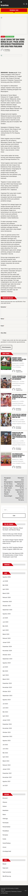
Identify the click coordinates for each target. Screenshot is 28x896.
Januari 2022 (6, 769)
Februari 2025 (7, 638)
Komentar (4, 307)
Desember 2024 (7, 646)
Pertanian (5, 835)
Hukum (5, 806)
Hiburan (5, 802)
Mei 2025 (5, 626)
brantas (5, 5)
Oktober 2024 (7, 654)
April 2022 (6, 757)
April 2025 (6, 630)
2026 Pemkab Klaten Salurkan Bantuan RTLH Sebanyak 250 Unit (18, 455)
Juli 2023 (5, 703)
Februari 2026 (7, 597)
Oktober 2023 (7, 691)
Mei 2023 (5, 712)
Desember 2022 (7, 724)
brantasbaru (7, 49)
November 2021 (7, 777)
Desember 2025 (7, 601)
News (4, 814)
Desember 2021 (7, 773)
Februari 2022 (7, 765)
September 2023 (7, 695)
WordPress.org (7, 876)
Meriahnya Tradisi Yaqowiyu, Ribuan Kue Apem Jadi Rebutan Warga (19, 359)
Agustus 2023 (7, 699)
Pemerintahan (6, 826)
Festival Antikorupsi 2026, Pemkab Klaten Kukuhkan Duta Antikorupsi (19, 377)
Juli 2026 (5, 581)
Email (3, 325)
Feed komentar (7, 872)
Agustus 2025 (7, 614)
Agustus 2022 (7, 740)
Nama (3, 318)
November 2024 (7, 650)
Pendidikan (6, 831)
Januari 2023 (6, 720)
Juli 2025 (5, 618)
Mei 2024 (5, 671)
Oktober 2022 (7, 732)
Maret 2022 (6, 761)
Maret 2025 (6, 634)
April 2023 (6, 716)
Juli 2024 (5, 667)
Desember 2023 (7, 683)
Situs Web (3, 333)
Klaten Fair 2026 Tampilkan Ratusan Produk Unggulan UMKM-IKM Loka (19, 416)
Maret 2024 (6, 679)
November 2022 (7, 728)
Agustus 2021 (6, 781)
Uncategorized (7, 851)
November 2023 (7, 687)
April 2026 (6, 589)
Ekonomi (5, 798)
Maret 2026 (6, 593)
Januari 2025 (6, 642)
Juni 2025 (5, 622)
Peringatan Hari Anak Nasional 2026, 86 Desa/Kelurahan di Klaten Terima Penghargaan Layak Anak (19, 435)
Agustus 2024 (7, 663)
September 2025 (7, 609)
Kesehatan (5, 810)
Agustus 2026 (7, 577)
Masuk (4, 864)
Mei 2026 (5, 585)
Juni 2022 (5, 748)
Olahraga (5, 818)
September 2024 (7, 658)
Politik (4, 839)
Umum (4, 847)
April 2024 (6, 675)
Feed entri (5, 868)
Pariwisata (5, 822)
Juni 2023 (5, 708)
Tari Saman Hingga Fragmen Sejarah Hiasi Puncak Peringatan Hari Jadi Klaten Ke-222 (19, 397)
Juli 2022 (5, 744)
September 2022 (7, 736)
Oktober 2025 (7, 605)
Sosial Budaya (7, 843)
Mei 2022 (5, 753)
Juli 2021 (5, 785)
